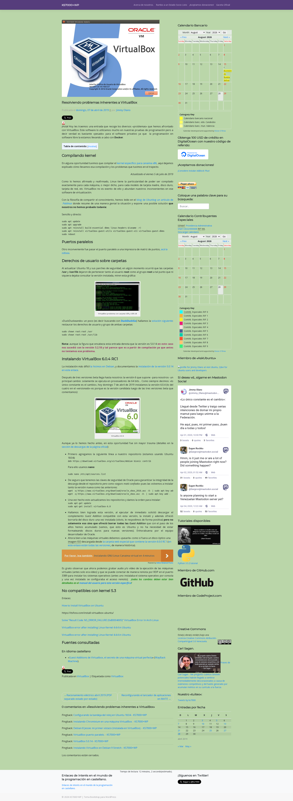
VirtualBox (83, 676)
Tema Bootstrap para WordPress (100, 797)
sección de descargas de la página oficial (84, 446)
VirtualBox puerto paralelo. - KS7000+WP (96, 734)
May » (188, 746)
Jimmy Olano (123, 110)
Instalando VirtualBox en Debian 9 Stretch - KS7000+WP (105, 747)
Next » (226, 37)
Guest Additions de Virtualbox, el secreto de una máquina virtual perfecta (110, 657)
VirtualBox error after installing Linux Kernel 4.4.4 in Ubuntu (96, 627)
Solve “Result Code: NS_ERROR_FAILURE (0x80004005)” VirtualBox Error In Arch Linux (110, 620)
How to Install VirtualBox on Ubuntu (82, 605)
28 (179, 733)
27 (225, 730)
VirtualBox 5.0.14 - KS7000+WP (90, 741)
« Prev (183, 37)
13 (225, 723)
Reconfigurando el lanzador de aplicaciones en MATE (146, 697)
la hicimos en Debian (102, 366)
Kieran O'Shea (220, 131)
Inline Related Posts (164, 563)
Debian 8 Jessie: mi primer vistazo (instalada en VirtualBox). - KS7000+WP (115, 728)
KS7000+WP (70, 5)
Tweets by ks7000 (187, 700)
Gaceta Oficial (223, 4)
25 (210, 730)
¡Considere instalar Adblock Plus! (194, 170)
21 (179, 730)
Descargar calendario (188, 232)
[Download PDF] (63, 122)
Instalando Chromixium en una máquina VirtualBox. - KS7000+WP (110, 721)
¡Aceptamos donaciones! (202, 4)
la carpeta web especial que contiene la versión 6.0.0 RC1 (135, 541)
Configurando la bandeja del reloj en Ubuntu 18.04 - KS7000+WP (110, 715)
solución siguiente (162, 321)
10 (203, 723)
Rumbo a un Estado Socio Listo (171, 4)
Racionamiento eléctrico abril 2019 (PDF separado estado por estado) (88, 697)
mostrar (92, 146)
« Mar (180, 746)
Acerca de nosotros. (144, 4)
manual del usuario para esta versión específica (105, 583)
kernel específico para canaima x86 (137, 163)
